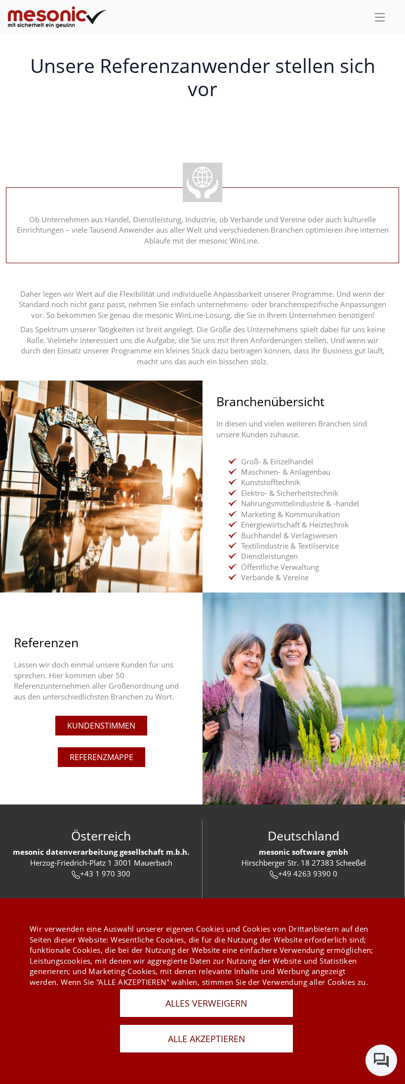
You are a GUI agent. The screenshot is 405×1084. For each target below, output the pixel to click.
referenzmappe (101, 757)
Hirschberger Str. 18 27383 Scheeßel (304, 863)
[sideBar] (379, 17)
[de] (57, 17)
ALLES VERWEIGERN (206, 1003)
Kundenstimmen (101, 725)
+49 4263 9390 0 (307, 873)
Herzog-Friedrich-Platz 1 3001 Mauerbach (101, 863)
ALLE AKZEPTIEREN (206, 1039)
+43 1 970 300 (105, 873)
